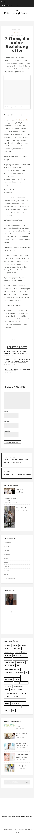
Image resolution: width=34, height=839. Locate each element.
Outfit (13, 689)
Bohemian (8, 659)
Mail (8, 421)
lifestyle (8, 676)
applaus (7, 648)
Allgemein (7, 542)
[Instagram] (5, 2)
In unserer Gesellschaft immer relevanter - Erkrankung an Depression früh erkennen (17, 361)
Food (6, 562)
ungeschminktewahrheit (12, 707)
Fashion (7, 554)
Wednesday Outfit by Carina (11, 499)
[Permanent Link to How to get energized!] (9, 493)
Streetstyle (15, 703)
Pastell (20, 689)
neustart (8, 686)
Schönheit (17, 696)
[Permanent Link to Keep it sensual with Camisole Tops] (9, 527)
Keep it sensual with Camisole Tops (22, 508)
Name (9, 412)
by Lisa (16, 32)
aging (15, 645)
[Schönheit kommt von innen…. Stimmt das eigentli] (11, 599)
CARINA (6, 550)
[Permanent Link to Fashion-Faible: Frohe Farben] (9, 771)
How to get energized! (19, 490)
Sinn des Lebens (10, 700)
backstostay (9, 652)
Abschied (8, 645)
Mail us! (4, 816)
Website (7, 431)
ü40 (13, 710)
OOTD (7, 689)
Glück (18, 665)
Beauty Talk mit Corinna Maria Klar (22, 744)
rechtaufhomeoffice (11, 693)
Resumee (23, 693)
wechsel (25, 707)
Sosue (7, 703)
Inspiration (19, 672)
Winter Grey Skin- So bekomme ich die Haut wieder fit (22, 756)
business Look (9, 662)
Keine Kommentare (16, 35)
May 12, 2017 (8, 373)
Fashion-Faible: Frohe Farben (21, 766)
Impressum (11, 816)
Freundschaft (9, 665)
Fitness (6, 558)
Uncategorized (9, 578)
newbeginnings (18, 686)
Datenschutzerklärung (24, 816)
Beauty (6, 546)
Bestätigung (17, 655)
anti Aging (22, 645)
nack (16, 683)
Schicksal (8, 696)
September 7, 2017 (9, 355)
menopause (8, 679)
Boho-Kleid (17, 659)
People (6, 570)
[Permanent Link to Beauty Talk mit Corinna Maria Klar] (9, 749)
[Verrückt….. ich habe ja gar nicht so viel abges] (23, 599)
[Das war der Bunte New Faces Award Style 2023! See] (11, 612)
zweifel (7, 710)
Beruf (24, 652)
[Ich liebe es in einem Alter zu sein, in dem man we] (23, 624)
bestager (8, 655)
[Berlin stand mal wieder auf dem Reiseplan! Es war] (23, 612)
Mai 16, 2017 (16, 29)
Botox (25, 659)
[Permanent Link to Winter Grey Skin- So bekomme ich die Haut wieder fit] (9, 760)
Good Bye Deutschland (12, 669)
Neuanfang (24, 683)
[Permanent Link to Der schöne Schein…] (9, 727)
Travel (6, 574)
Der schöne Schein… (20, 725)
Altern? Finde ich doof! (21, 734)
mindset (17, 679)
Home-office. (9, 672)
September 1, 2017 (9, 365)
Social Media (21, 700)
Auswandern (16, 648)
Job (27, 672)
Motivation (8, 683)
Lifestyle (7, 566)
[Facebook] (2, 2)
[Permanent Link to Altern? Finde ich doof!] (9, 738)
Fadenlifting (21, 662)
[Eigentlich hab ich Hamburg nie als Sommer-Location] (11, 624)
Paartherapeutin (22, 120)
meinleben (16, 676)
